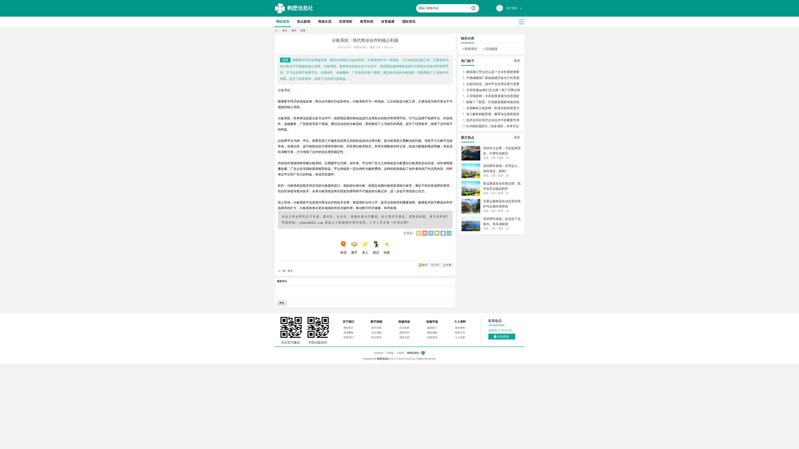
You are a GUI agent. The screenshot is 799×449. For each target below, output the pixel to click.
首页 (276, 31)
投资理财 (345, 21)
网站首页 (282, 21)
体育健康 (388, 21)
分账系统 (284, 90)
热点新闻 (303, 21)
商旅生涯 (324, 21)
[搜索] (475, 8)
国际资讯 (409, 21)
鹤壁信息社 (300, 8)
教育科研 (366, 21)
